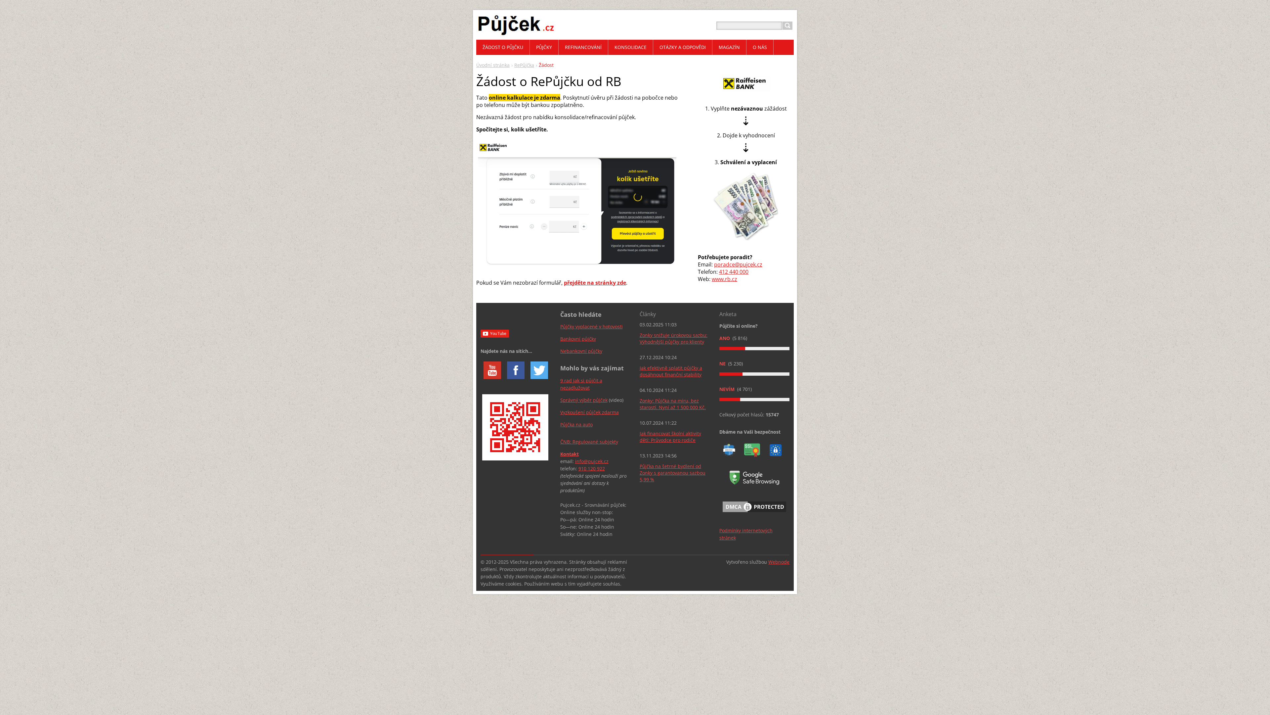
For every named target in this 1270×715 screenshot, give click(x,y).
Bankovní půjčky (578, 339)
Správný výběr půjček (584, 400)
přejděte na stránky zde (595, 282)
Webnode (778, 562)
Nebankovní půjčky (581, 351)
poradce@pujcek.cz (738, 264)
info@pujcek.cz (592, 461)
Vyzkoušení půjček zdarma (589, 412)
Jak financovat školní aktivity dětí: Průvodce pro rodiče (670, 436)
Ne (723, 363)
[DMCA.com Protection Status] (754, 513)
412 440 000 (733, 271)
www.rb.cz (724, 279)
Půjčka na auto (576, 424)
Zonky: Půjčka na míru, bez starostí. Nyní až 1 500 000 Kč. (673, 404)
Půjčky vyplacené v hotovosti (591, 326)
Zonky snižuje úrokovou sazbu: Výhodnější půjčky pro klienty (673, 338)
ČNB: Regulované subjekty (589, 442)
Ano (725, 338)
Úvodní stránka (493, 65)
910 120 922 (591, 468)
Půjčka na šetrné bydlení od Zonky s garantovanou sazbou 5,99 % (672, 473)
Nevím (727, 389)
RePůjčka (524, 65)
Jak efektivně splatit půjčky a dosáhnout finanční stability (671, 371)
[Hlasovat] (754, 348)
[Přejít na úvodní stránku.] (516, 33)
